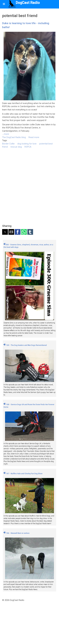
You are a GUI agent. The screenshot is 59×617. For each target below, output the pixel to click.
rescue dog (16, 147)
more (6, 134)
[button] (5, 232)
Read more (33, 137)
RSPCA (27, 147)
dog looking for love (27, 143)
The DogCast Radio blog (14, 137)
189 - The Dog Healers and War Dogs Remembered (26, 345)
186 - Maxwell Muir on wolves (18, 533)
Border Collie (8, 143)
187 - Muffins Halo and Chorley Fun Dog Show (24, 474)
